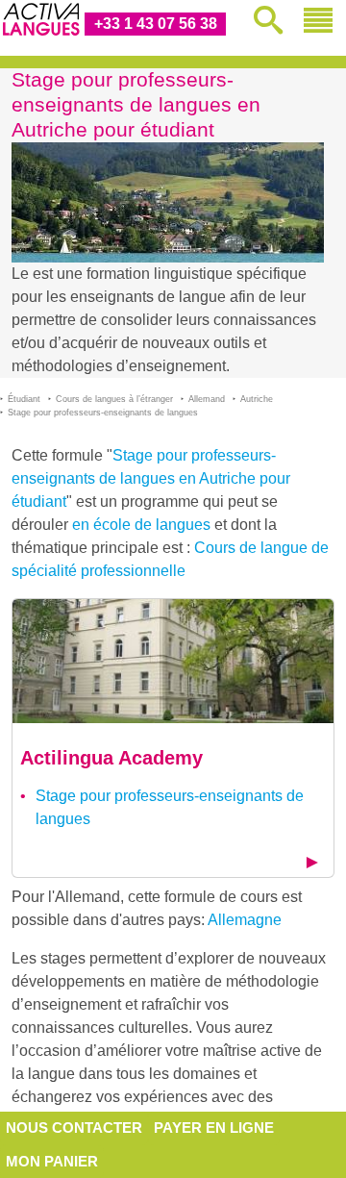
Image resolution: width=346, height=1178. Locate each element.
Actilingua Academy (111, 757)
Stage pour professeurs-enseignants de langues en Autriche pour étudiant (151, 478)
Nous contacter (74, 1127)
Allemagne (245, 920)
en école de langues (141, 524)
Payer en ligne (214, 1127)
